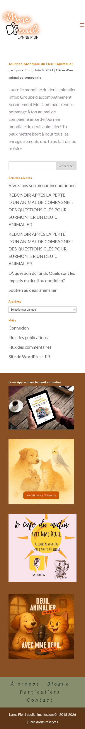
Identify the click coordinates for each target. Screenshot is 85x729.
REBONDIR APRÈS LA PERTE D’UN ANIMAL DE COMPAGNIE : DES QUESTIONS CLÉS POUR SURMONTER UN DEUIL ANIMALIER (40, 209)
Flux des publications (28, 337)
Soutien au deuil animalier (32, 290)
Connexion (18, 327)
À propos (25, 684)
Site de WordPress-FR (29, 356)
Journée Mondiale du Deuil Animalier (40, 64)
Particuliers (40, 692)
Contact (40, 700)
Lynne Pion (23, 70)
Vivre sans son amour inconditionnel (42, 185)
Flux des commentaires (29, 347)
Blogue (58, 684)
